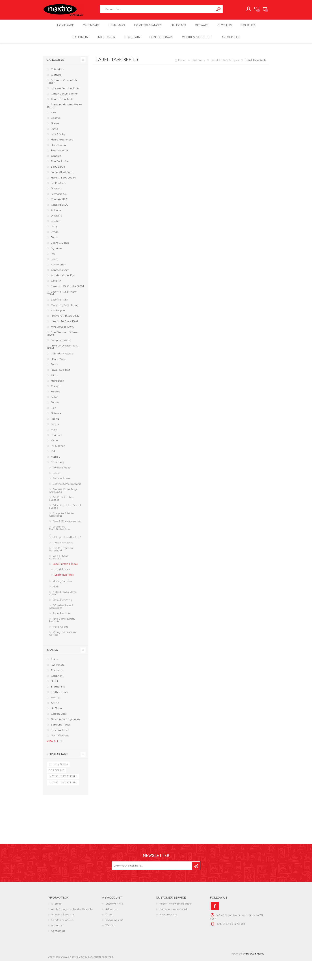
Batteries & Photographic (67, 484)
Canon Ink (57, 676)
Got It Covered (60, 735)
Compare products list (173, 909)
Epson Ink (57, 670)
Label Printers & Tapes (65, 564)
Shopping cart (265, 9)
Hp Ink (54, 681)
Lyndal (55, 232)
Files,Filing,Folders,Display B (65, 537)
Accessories (58, 264)
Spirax (54, 659)
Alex (53, 112)
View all (53, 741)
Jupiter (55, 221)
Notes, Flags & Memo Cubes (63, 593)
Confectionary (60, 270)
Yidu (53, 451)
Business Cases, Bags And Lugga (63, 490)
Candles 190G (59, 199)
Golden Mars (59, 714)
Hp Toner (56, 708)
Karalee (55, 391)
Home (181, 60)
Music (56, 586)
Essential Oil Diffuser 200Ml (62, 293)
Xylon (54, 440)
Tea (53, 254)
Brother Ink (58, 686)
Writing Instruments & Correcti (62, 633)
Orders (109, 914)
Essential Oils (59, 299)
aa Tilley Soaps (58, 764)
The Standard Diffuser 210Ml (63, 333)
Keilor (54, 397)
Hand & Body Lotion (63, 177)
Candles (56, 156)
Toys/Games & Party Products (62, 620)
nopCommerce (255, 953)
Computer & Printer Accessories (61, 514)
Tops (54, 237)
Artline (55, 703)
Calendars (57, 69)
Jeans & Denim (60, 243)
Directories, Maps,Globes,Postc (60, 528)
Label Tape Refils (64, 575)
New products (168, 914)
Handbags (57, 381)
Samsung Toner (60, 725)
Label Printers (62, 569)
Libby (54, 226)
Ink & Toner (58, 446)
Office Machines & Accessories (61, 606)
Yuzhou (55, 457)
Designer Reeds (60, 340)
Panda (55, 402)
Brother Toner (59, 692)
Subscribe (196, 866)
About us (56, 925)
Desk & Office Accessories (67, 521)
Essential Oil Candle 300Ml (67, 286)
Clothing (56, 75)
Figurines (56, 248)
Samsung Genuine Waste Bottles (64, 105)
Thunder (56, 435)
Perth (54, 364)
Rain (53, 408)
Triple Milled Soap (62, 172)
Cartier (55, 386)
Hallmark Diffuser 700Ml (65, 316)
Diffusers (56, 188)
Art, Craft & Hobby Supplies (61, 498)
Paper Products (61, 613)
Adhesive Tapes (61, 467)
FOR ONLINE (56, 770)
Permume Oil (59, 194)
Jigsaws (55, 118)
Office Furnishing (62, 600)
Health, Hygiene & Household (61, 549)
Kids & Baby (58, 134)
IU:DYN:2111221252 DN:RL (63, 782)
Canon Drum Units (62, 99)
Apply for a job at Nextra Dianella (72, 909)
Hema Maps (58, 359)
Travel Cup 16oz (60, 370)
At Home (56, 210)
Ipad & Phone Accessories (58, 557)
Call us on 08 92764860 (230, 924)
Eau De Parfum (60, 161)
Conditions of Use (62, 920)
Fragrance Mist (60, 150)
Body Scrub (58, 167)
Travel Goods (60, 627)
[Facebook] (215, 906)
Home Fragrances (62, 139)
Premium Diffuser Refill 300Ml (62, 347)
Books (56, 473)
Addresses (111, 909)
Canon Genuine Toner (64, 93)
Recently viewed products (176, 904)
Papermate (58, 665)
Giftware (56, 413)
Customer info (114, 904)
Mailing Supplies (62, 581)
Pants (54, 129)
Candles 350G (59, 205)
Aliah (54, 375)
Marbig (55, 697)
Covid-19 (56, 281)
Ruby (54, 429)
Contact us (58, 931)
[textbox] (157, 9)
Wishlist (110, 925)
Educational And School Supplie (65, 506)
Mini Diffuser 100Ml (62, 327)
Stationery (57, 462)
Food (54, 259)
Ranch (55, 424)
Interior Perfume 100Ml (65, 321)
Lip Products (58, 183)
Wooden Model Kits (63, 275)
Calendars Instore (62, 353)
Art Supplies (58, 310)
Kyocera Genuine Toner (65, 88)
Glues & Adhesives (63, 542)
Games (55, 123)
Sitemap (56, 904)
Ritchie (55, 419)
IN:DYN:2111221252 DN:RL (63, 776)
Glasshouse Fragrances (65, 719)
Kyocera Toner (60, 730)
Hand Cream (58, 145)
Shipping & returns (63, 914)
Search (218, 9)
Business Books (61, 478)
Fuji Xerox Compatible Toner (62, 81)
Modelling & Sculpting (64, 305)
